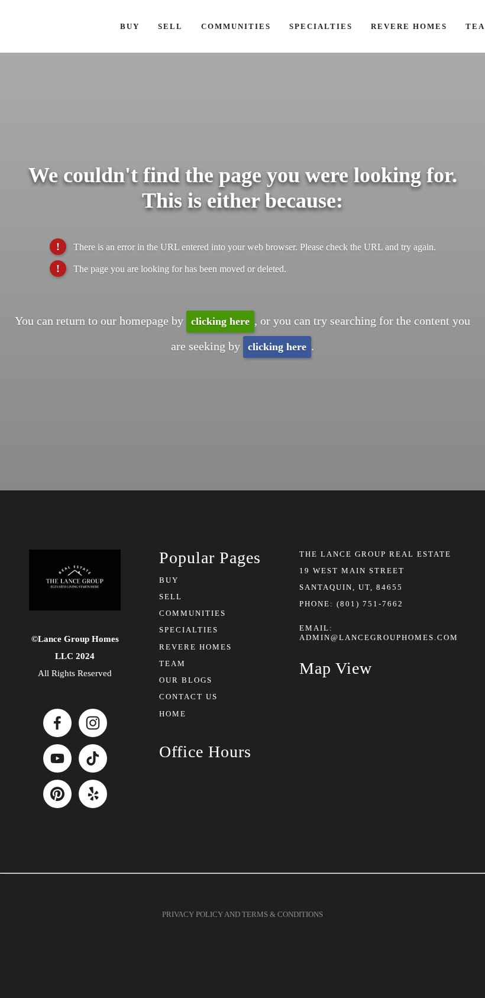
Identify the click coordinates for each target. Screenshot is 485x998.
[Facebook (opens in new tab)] (57, 723)
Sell (170, 26)
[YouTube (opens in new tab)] (57, 758)
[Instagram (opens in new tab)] (93, 723)
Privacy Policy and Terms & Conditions (242, 914)
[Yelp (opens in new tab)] (93, 794)
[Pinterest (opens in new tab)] (57, 794)
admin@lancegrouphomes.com (378, 637)
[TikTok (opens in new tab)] (93, 758)
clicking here (220, 321)
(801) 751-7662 (370, 603)
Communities (236, 26)
